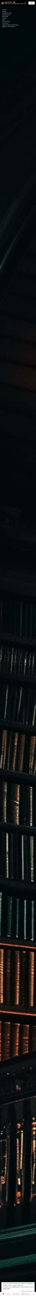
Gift (31, 3)
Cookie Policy (6, 1288)
